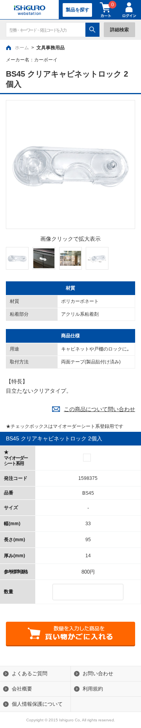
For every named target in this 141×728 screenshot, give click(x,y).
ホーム (22, 47)
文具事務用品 (50, 47)
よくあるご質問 (29, 673)
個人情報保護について (37, 704)
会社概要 (22, 689)
